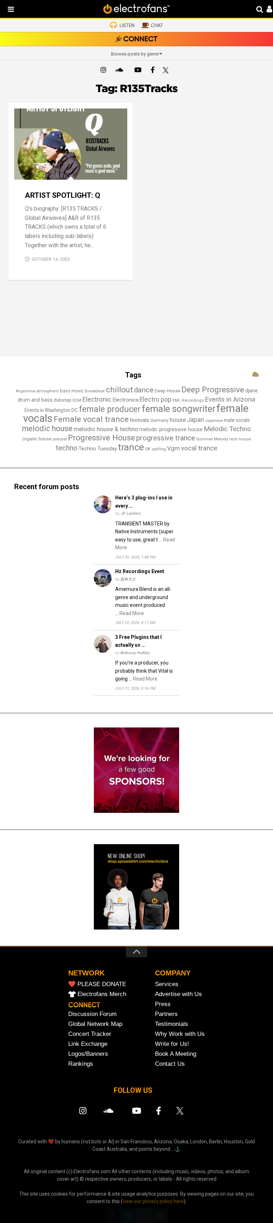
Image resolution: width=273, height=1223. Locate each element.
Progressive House (101, 437)
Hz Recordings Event (139, 571)
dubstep (62, 400)
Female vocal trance (91, 419)
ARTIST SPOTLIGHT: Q (62, 195)
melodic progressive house (171, 429)
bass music (72, 390)
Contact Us (170, 1063)
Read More (131, 613)
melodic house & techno (106, 429)
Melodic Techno (227, 429)
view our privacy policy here (153, 1201)
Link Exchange (87, 1044)
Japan (195, 419)
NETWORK (86, 973)
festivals (139, 420)
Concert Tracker (89, 1034)
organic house (37, 438)
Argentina (25, 390)
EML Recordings (188, 400)
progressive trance (165, 438)
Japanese (214, 420)
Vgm (173, 448)
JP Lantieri (131, 513)
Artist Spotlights (43, 171)
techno (66, 448)
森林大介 (128, 579)
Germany (159, 420)
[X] (167, 71)
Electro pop (155, 399)
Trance (79, 171)
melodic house (47, 428)
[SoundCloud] (120, 71)
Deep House (167, 390)
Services (166, 984)
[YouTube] (137, 71)
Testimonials (171, 1024)
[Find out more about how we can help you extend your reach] (136, 811)
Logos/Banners (88, 1053)
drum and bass (35, 400)
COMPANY (173, 973)
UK (148, 448)
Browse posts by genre (135, 54)
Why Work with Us (180, 1034)
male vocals (237, 420)
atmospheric (47, 391)
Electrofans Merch (101, 994)
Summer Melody (212, 438)
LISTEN (126, 25)
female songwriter (178, 408)
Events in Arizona (230, 399)
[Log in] (265, 10)
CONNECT (140, 39)
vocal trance (199, 448)
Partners (166, 1014)
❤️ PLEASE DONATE (97, 984)
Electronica (125, 400)
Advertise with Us (178, 994)
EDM (77, 400)
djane (251, 390)
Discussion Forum (92, 1014)
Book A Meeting (175, 1053)
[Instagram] (103, 71)
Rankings (80, 1063)
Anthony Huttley (135, 653)
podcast (60, 439)
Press (163, 1004)
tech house (240, 438)
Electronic (96, 399)
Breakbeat (95, 390)
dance (144, 390)
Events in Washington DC (51, 410)
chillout (119, 389)
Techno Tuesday (98, 448)
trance (131, 447)
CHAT (157, 25)
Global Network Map (95, 1024)
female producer (110, 409)
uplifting (159, 449)
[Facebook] (152, 71)
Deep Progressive (212, 389)
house (178, 419)
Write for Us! (172, 1044)
